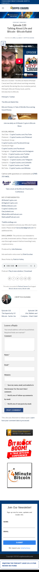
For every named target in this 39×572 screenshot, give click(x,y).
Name (6, 355)
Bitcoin (11, 288)
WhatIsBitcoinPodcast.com (12, 214)
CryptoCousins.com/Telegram (21, 160)
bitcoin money (18, 288)
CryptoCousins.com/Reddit (18, 157)
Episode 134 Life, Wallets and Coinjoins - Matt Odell (29, 313)
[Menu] (3, 8)
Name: (6, 522)
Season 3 (23, 22)
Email (6, 365)
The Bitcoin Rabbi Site (10, 102)
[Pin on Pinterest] (25, 278)
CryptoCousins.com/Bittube (19, 168)
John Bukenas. (16, 249)
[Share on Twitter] (17, 278)
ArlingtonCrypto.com (10, 203)
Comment (8, 336)
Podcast (16, 22)
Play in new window (16, 271)
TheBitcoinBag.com (9, 222)
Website (7, 375)
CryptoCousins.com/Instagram (22, 151)
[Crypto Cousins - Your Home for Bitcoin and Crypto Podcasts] (19, 8)
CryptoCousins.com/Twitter (19, 154)
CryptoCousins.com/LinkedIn (20, 162)
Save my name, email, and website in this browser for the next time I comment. (19, 388)
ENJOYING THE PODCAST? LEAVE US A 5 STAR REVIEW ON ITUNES (19, 564)
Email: (6, 531)
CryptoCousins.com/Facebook (13, 148)
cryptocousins (28, 38)
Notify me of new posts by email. (20, 404)
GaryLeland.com (8, 211)
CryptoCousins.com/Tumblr (18, 165)
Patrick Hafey (18, 259)
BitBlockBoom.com (9, 206)
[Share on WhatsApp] (9, 278)
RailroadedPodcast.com (11, 217)
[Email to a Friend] (21, 278)
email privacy (25, 548)
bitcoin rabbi (26, 288)
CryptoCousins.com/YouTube (21, 134)
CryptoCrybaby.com (9, 208)
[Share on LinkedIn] (29, 278)
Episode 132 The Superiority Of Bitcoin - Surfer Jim (9, 313)
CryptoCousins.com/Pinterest (21, 137)
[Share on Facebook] (13, 278)
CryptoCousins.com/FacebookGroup (15, 143)
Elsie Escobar (28, 254)
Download (28, 271)
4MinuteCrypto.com (9, 200)
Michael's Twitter (8, 97)
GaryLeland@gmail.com (25, 228)
